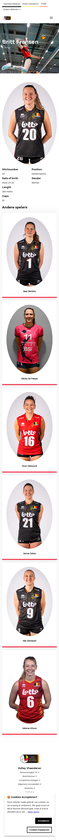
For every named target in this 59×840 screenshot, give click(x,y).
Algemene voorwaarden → (29, 784)
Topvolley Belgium (11, 4)
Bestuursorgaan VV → (29, 772)
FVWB (43, 4)
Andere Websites (11, 9)
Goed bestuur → (29, 776)
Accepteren (43, 820)
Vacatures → (29, 788)
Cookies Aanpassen (39, 830)
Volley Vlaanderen (30, 4)
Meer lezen (33, 811)
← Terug (6, 47)
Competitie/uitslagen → (29, 780)
